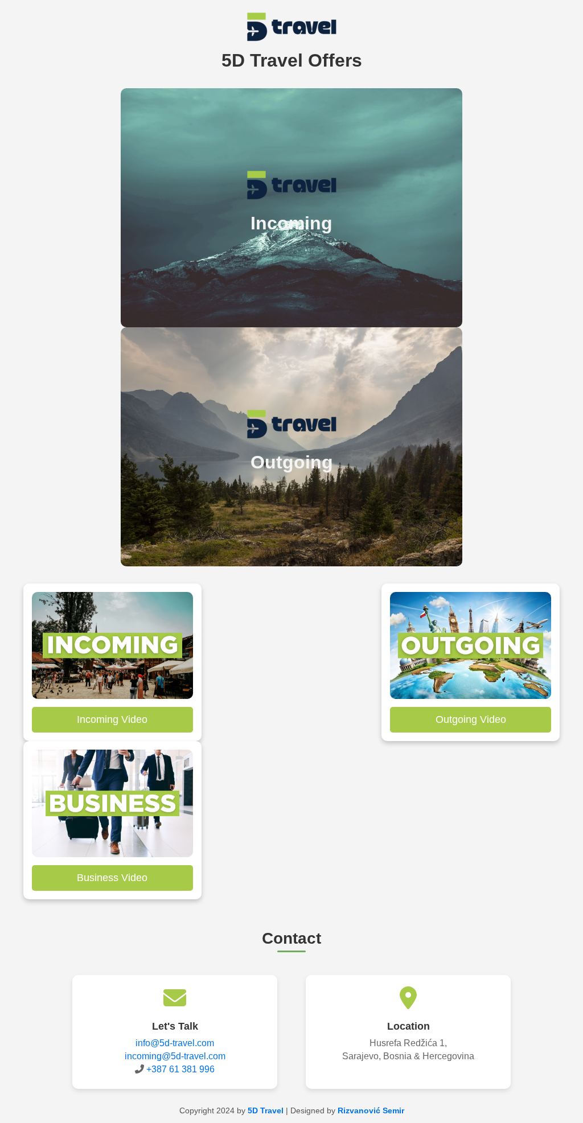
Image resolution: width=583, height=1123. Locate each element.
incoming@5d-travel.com (175, 1056)
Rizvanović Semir (371, 1110)
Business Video (112, 877)
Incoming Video (112, 719)
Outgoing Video (471, 719)
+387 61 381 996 (180, 1069)
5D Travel (266, 1110)
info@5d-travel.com (175, 1043)
